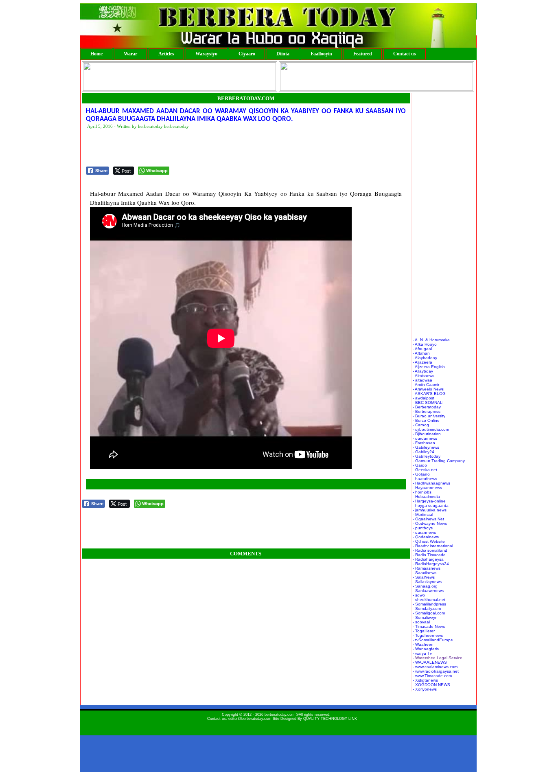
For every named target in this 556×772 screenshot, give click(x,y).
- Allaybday (423, 371)
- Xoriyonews (425, 689)
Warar (130, 54)
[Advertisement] (234, 148)
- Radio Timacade (429, 555)
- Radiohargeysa (428, 559)
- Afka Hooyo (425, 344)
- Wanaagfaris (426, 649)
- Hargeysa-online (429, 501)
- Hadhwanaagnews (431, 483)
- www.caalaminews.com (435, 667)
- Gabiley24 (423, 452)
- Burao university (429, 416)
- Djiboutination (427, 434)
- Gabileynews (426, 447)
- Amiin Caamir (426, 384)
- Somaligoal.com (429, 613)
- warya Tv (422, 653)
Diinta (282, 54)
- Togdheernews (428, 635)
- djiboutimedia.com (431, 429)
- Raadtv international (433, 546)
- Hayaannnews (427, 487)
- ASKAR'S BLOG (429, 393)
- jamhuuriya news (430, 510)
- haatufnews (425, 478)
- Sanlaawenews (428, 590)
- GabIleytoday (426, 456)
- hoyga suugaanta (431, 505)
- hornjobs (422, 492)
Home (96, 54)
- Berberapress (426, 411)
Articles (166, 54)
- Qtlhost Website (429, 541)
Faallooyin (321, 54)
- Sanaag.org (425, 586)
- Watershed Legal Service (437, 658)
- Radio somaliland (430, 550)
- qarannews (424, 532)
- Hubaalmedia (426, 496)
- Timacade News (429, 626)
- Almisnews (423, 375)
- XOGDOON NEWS (431, 684)
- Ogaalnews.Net (428, 519)
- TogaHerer (424, 631)
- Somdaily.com (427, 608)
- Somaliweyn (425, 617)
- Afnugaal (422, 349)
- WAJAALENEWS (430, 662)
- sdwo (419, 595)
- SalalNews (424, 577)
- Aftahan (421, 353)
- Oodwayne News (430, 523)
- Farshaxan (424, 443)
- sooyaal (421, 622)
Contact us (404, 54)
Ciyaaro (247, 54)
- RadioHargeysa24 (431, 563)
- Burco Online (426, 420)
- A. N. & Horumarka (431, 340)
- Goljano (421, 474)
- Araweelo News (428, 389)
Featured (362, 54)
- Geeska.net (425, 469)
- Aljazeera (422, 362)
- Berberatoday (427, 407)
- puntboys (423, 528)
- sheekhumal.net (429, 599)
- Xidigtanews (425, 680)
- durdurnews (425, 438)
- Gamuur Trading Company (439, 460)
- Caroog (421, 425)
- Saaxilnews (424, 572)
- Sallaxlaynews (427, 581)
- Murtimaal (423, 514)
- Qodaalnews (426, 537)
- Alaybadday (425, 357)
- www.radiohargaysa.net (436, 671)
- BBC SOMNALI (428, 402)
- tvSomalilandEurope (433, 640)
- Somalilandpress (429, 604)
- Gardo (420, 465)
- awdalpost (423, 398)
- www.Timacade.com (432, 675)
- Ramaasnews (426, 568)
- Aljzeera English (429, 366)
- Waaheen (423, 644)
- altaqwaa (422, 380)
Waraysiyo (206, 54)
